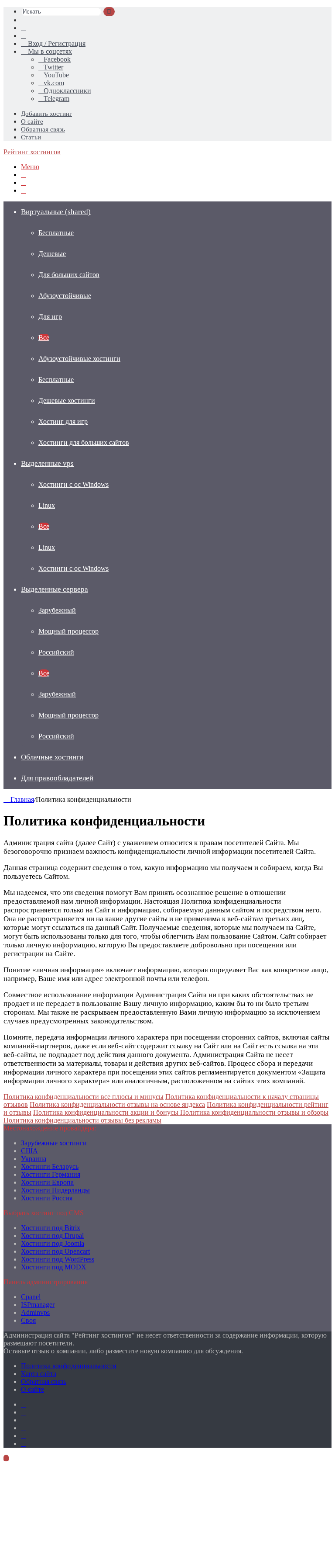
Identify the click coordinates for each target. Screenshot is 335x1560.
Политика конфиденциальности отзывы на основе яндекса (117, 1104)
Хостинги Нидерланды (55, 1190)
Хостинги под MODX (53, 1267)
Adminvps (35, 1312)
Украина (33, 1158)
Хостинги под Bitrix (50, 1227)
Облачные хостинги (52, 757)
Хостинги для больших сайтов (83, 442)
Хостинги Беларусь (50, 1166)
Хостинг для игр (63, 421)
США (29, 1150)
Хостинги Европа (47, 1182)
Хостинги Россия (46, 1198)
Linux (46, 505)
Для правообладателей (57, 778)
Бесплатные (56, 232)
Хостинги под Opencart (55, 1251)
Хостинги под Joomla (52, 1243)
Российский (56, 652)
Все (43, 337)
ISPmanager (38, 1304)
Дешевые (52, 253)
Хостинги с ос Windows (73, 484)
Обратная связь (43, 129)
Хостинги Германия (50, 1174)
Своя (28, 1320)
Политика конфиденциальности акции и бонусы (106, 1112)
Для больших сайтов (68, 274)
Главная (21, 799)
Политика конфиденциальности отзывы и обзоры (254, 1112)
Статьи (31, 137)
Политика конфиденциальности (68, 1365)
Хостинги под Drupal (52, 1235)
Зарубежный (57, 610)
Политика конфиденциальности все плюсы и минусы (83, 1096)
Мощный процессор (68, 631)
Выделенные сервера (54, 589)
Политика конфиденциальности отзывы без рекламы (82, 1120)
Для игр (50, 316)
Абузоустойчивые (64, 295)
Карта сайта (38, 1373)
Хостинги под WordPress (57, 1259)
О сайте (32, 121)
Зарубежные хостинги (54, 1143)
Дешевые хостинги (66, 400)
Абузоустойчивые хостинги (79, 358)
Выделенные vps (47, 463)
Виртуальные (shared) (56, 212)
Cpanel (31, 1296)
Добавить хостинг (46, 113)
